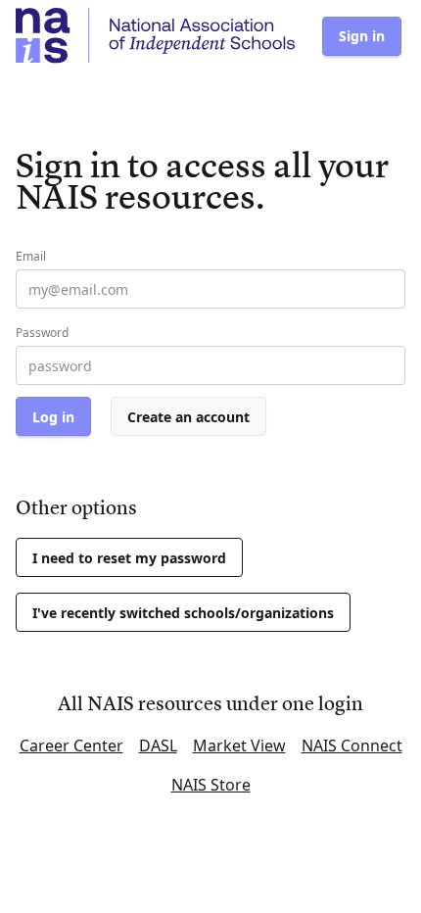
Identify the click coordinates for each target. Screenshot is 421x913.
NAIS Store (211, 784)
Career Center (71, 745)
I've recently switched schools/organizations (183, 612)
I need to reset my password (129, 558)
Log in (53, 417)
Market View (239, 745)
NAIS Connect (352, 745)
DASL (158, 745)
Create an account (188, 417)
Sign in (362, 35)
